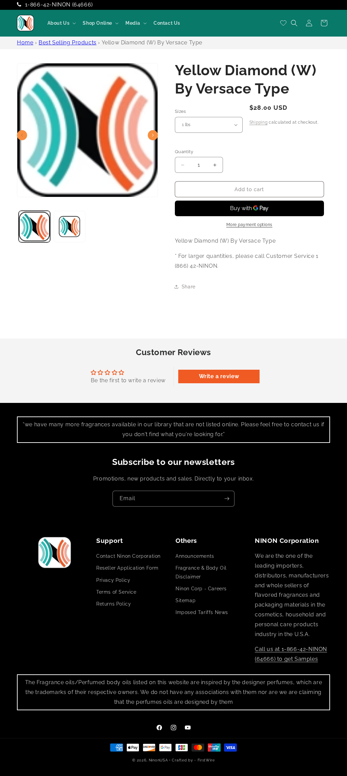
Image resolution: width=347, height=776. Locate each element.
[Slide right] (153, 135)
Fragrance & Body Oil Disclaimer (201, 572)
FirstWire (206, 760)
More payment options (249, 224)
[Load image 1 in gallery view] (34, 226)
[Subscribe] (226, 499)
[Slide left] (22, 135)
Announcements (195, 556)
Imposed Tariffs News (202, 612)
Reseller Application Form (127, 568)
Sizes (180, 111)
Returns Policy (113, 604)
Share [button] (189, 286)
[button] (61, 23)
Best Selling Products (68, 42)
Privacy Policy (113, 580)
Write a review (219, 376)
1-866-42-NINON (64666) (59, 4)
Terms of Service (116, 592)
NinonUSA (158, 760)
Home (25, 42)
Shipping (258, 122)
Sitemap (186, 600)
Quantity (184, 151)
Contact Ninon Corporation (128, 556)
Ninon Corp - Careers (201, 588)
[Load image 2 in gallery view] (69, 226)
